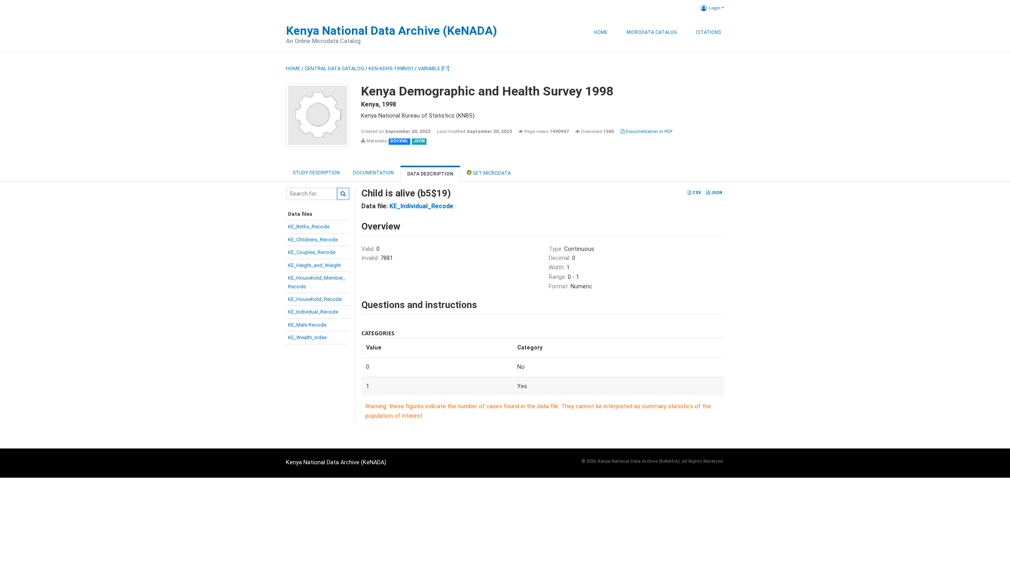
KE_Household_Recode (315, 299)
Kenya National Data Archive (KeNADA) (391, 30)
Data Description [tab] (430, 174)
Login (714, 8)
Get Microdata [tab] (491, 173)
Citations (708, 32)
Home (601, 32)
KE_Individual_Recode (313, 312)
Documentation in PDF (649, 131)
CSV (696, 192)
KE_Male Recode (307, 325)
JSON (716, 192)
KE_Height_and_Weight (314, 265)
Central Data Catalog (334, 68)
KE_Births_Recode (308, 227)
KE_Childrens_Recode (313, 240)
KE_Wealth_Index (307, 337)
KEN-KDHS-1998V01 (390, 68)
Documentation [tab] (373, 173)
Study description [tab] (316, 173)
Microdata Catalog (652, 32)
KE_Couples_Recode (311, 252)
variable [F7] (433, 68)
